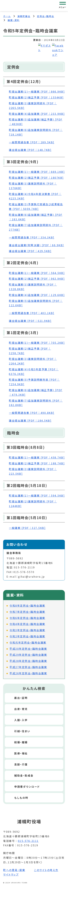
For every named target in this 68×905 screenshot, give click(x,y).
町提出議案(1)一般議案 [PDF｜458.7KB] (37, 457)
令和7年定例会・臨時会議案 (27, 612)
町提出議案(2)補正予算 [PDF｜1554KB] (36, 97)
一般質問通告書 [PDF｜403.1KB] (31, 313)
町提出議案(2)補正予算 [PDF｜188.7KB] (37, 463)
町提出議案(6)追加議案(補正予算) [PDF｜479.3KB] (35, 392)
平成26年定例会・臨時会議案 (28, 673)
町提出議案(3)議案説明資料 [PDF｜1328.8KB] (33, 287)
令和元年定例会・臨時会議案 (27, 642)
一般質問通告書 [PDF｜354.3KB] (31, 237)
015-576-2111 (28, 841)
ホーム (7, 16)
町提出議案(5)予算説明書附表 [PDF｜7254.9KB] (34, 382)
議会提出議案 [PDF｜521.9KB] (30, 321)
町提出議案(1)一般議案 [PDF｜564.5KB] (37, 273)
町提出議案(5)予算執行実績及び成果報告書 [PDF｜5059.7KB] (36, 206)
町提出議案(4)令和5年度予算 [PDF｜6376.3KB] (34, 371)
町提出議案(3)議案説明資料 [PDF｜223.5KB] (33, 471)
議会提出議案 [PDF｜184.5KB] (30, 420)
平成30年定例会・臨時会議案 (28, 649)
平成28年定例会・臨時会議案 (28, 661)
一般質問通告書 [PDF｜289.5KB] (31, 142)
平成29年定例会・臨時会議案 (28, 655)
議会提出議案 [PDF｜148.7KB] (30, 150)
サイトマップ (11, 874)
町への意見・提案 (14, 870)
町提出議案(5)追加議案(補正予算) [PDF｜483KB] (35, 121)
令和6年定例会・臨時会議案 (27, 618)
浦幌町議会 (24, 16)
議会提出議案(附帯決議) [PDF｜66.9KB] (36, 245)
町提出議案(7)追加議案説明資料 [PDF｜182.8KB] (36, 403)
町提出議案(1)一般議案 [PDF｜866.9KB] (37, 91)
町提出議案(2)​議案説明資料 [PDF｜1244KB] (33, 503)
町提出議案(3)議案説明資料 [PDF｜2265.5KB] (33, 105)
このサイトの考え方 (46, 870)
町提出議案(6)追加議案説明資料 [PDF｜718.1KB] (36, 132)
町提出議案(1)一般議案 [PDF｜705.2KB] (37, 343)
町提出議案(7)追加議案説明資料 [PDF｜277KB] (36, 227)
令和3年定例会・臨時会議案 (27, 630)
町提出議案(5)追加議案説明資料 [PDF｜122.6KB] (36, 303)
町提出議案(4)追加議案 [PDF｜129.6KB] (37, 295)
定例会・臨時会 (45, 16)
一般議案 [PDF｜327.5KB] (27, 528)
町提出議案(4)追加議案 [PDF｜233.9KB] (37, 114)
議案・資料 (14, 20)
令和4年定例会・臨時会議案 (27, 624)
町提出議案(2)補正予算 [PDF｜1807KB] (36, 177)
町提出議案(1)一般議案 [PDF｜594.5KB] (37, 495)
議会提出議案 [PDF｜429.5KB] (30, 251)
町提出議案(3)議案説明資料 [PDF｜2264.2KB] (33, 361)
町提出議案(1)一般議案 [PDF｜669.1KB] (37, 172)
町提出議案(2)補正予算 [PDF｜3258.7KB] (30, 351)
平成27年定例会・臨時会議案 (28, 667)
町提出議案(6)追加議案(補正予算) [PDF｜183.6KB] (35, 217)
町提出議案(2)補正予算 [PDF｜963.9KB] (37, 278)
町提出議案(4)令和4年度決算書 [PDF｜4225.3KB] (35, 196)
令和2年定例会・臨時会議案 (27, 636)
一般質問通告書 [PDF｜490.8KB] (31, 413)
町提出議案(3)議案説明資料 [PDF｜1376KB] (33, 186)
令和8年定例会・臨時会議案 (27, 605)
